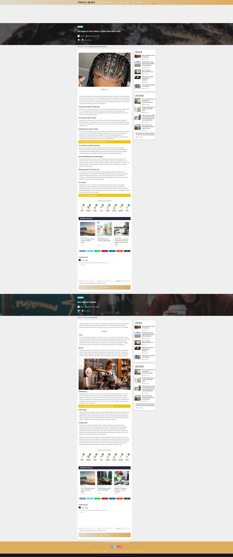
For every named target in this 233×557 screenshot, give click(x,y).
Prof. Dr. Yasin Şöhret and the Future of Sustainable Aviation (87, 240)
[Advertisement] (116, 13)
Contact (114, 554)
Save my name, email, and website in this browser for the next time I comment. (93, 283)
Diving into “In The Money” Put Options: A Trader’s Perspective (121, 490)
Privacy (119, 554)
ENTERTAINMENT (109, 2)
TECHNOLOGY (139, 2)
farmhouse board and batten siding (123, 555)
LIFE (116, 2)
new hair (83, 192)
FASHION (80, 26)
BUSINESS (101, 2)
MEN (133, 2)
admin (83, 245)
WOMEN (128, 2)
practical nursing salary (105, 555)
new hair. (124, 162)
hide (107, 89)
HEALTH (121, 2)
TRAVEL (147, 2)
